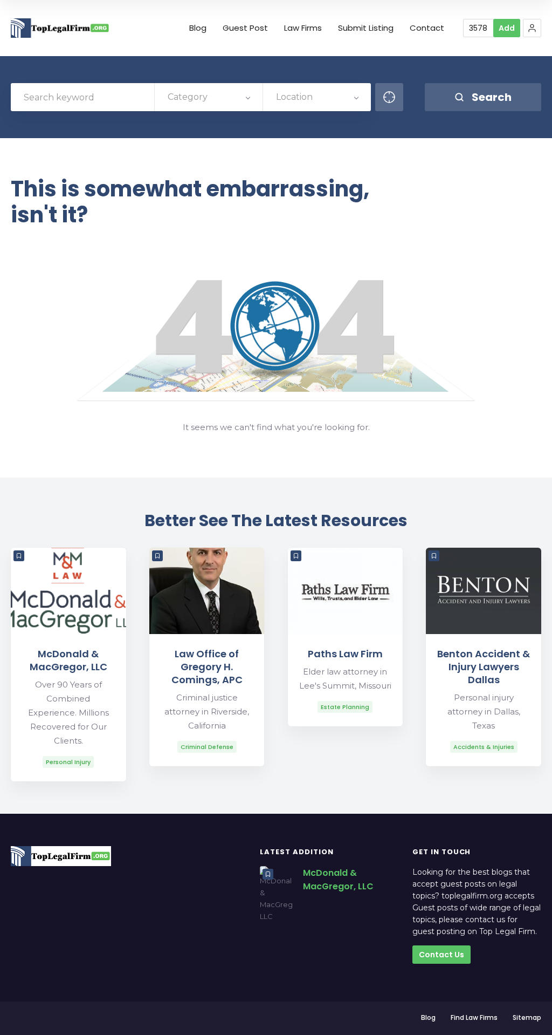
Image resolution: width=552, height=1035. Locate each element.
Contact (427, 28)
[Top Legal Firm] (60, 28)
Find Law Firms (474, 1017)
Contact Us (441, 954)
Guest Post (245, 28)
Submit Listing (366, 28)
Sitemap (527, 1017)
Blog (197, 28)
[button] (532, 28)
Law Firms (303, 28)
